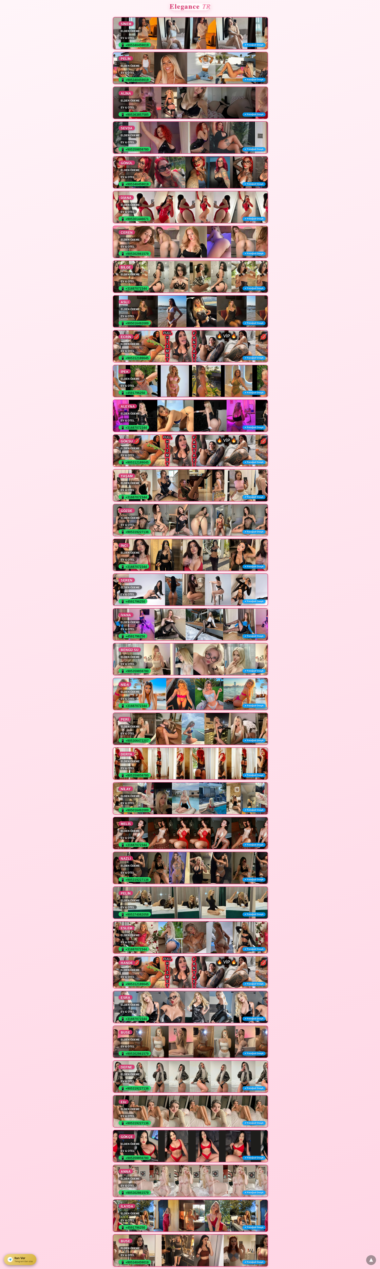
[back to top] (371, 1260)
